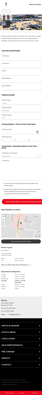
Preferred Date (7, 129)
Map (2, 314)
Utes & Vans (8, 338)
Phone (4, 71)
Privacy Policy (25, 382)
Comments (5, 160)
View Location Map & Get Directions (21, 241)
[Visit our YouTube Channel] (6, 374)
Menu (39, 10)
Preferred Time (7, 137)
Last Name (5, 63)
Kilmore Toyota (35, 4)
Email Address (6, 86)
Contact (9, 32)
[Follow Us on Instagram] (9, 374)
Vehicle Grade (6, 115)
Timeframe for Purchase (9, 153)
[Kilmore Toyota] (4, 4)
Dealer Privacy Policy (23, 193)
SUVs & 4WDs (8, 332)
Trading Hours (14, 314)
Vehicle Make (6, 100)
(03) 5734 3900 (19, 258)
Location (8, 10)
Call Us (3, 10)
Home (3, 32)
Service (5, 358)
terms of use (22, 189)
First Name (5, 56)
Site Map (17, 382)
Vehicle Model (6, 107)
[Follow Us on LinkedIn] (13, 374)
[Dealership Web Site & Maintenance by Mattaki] (5, 388)
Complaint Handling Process (9, 384)
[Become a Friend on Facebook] (3, 374)
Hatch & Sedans (10, 325)
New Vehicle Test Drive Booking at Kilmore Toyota (27, 32)
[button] (21, 224)
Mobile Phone (6, 78)
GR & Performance (12, 345)
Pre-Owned (8, 351)
